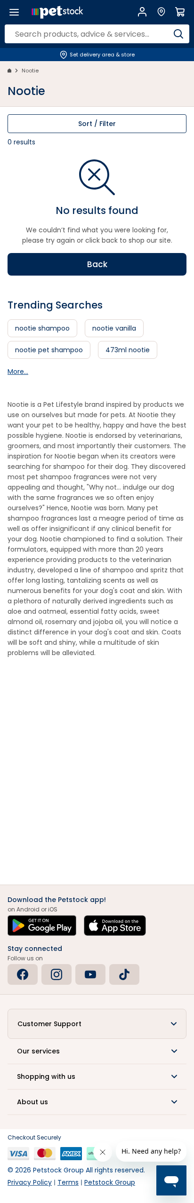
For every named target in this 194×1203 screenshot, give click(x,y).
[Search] (178, 34)
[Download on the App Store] (115, 925)
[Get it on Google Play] (42, 925)
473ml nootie (127, 350)
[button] (97, 1023)
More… (18, 371)
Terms (68, 1182)
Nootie (30, 70)
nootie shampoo (42, 328)
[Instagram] (56, 974)
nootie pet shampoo (49, 350)
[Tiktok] (124, 974)
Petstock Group (109, 1182)
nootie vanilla (114, 328)
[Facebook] (23, 974)
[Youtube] (90, 974)
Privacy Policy (30, 1182)
